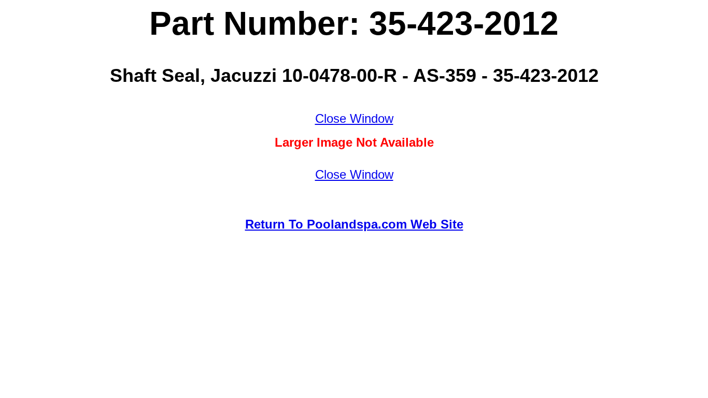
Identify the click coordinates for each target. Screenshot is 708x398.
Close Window (354, 118)
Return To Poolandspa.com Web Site (354, 224)
